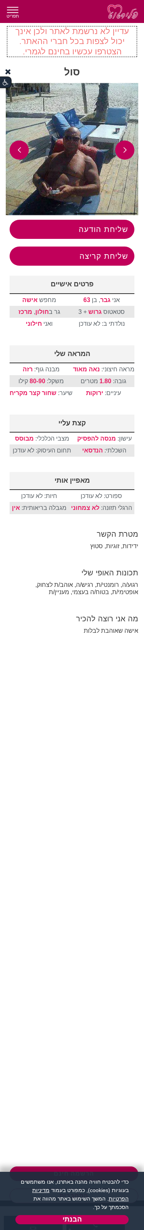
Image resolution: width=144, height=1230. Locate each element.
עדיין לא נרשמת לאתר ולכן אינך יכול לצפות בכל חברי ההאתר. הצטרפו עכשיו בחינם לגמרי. (72, 41)
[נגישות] (5, 82)
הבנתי (72, 1219)
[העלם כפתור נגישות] (8, 71)
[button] (124, 150)
